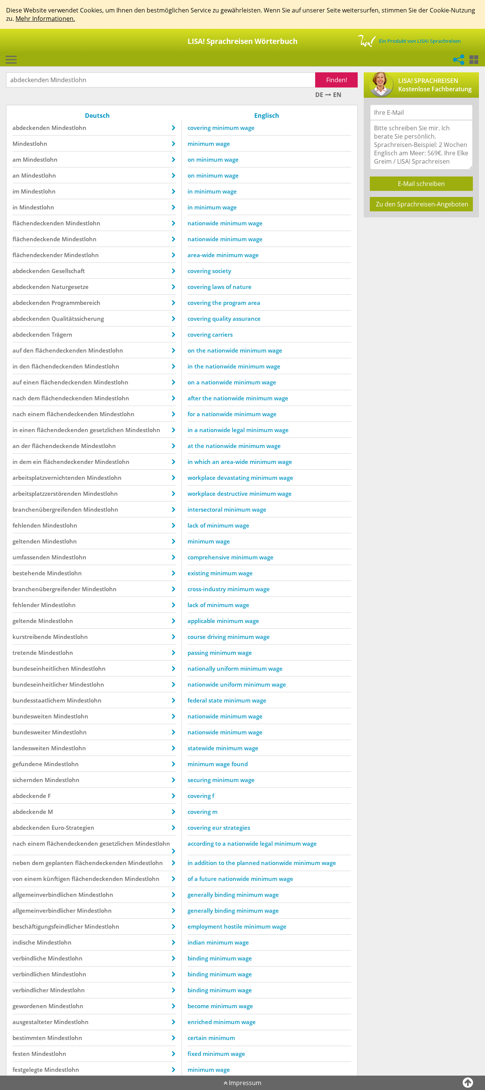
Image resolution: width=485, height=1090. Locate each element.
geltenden (27, 541)
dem (34, 398)
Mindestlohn (69, 127)
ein (37, 461)
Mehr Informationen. (45, 18)
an (16, 175)
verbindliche (29, 958)
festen (21, 1053)
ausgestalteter (32, 1022)
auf (17, 350)
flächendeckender (38, 255)
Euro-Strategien (73, 827)
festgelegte (28, 1069)
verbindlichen (31, 974)
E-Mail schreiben (421, 184)
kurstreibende (32, 636)
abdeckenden (31, 127)
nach (19, 398)
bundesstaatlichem (39, 700)
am (17, 159)
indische (24, 942)
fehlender (26, 605)
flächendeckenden (38, 223)
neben (21, 863)
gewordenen (30, 1006)
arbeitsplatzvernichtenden (49, 477)
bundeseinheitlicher (40, 684)
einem (36, 414)
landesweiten (31, 748)
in (15, 207)
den (28, 350)
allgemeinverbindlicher (44, 910)
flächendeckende (36, 239)
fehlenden (27, 525)
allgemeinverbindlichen (45, 894)
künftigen (56, 878)
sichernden (28, 780)
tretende (25, 652)
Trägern (62, 334)
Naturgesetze (70, 286)
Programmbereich (76, 302)
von (18, 878)
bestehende (29, 573)
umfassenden (31, 557)
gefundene (27, 764)
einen (31, 382)
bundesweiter (31, 732)
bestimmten (29, 1038)
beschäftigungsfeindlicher (48, 926)
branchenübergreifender (46, 589)
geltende (25, 621)
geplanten (59, 863)
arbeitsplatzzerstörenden (47, 493)
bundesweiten (32, 716)
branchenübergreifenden (47, 509)
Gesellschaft (68, 271)
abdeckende (29, 796)
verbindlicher (30, 990)
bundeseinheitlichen (41, 668)
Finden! (336, 80)
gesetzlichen (107, 430)
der (25, 446)
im (16, 191)
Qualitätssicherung (78, 318)
